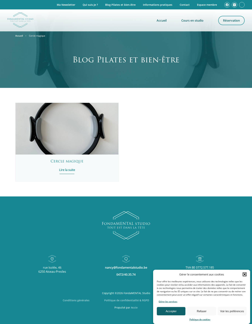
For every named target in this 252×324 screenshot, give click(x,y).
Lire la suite (67, 170)
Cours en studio (192, 20)
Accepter (171, 311)
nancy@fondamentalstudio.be (126, 267)
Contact (185, 4)
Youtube (242, 5)
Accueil (162, 20)
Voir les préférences (232, 311)
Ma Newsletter (66, 4)
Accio (134, 307)
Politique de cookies (199, 319)
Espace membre (207, 4)
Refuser (201, 311)
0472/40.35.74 (126, 274)
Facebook (227, 5)
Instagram (234, 5)
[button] (244, 274)
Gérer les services (168, 301)
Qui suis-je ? (90, 4)
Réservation (231, 20)
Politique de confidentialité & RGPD (126, 300)
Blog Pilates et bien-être (120, 4)
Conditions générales (76, 300)
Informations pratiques (157, 4)
